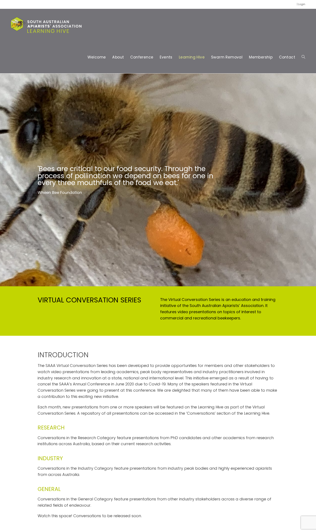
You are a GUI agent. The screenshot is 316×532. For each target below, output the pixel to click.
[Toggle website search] (303, 57)
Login (301, 4)
